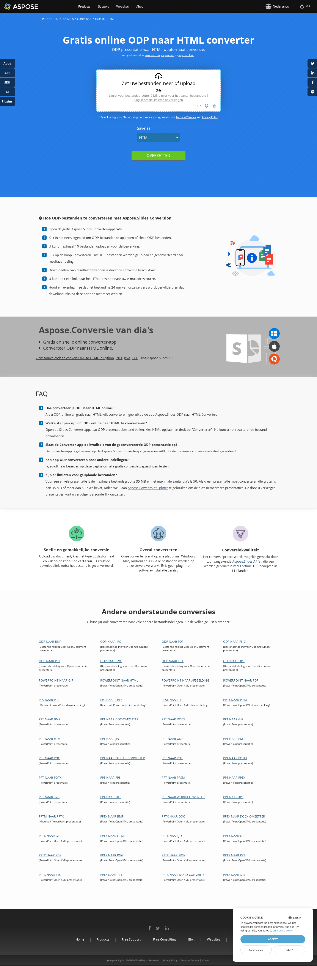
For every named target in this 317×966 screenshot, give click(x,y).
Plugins (7, 101)
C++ (135, 358)
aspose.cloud (186, 55)
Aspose (8, 6)
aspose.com (152, 55)
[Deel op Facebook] (312, 82)
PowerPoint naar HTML (119, 680)
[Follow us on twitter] (158, 926)
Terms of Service (186, 117)
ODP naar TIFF (173, 661)
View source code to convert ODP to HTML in (69, 358)
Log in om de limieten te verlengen (158, 100)
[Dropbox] (206, 106)
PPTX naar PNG (111, 855)
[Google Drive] (214, 106)
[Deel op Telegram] (312, 91)
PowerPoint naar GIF (56, 680)
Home (80, 939)
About (140, 6)
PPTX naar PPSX (173, 855)
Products (84, 6)
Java (127, 358)
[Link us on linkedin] (167, 926)
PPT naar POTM (235, 758)
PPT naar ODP (172, 739)
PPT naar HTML (50, 739)
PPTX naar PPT (234, 855)
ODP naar (76, 348)
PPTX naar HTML (112, 836)
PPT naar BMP (49, 719)
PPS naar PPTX (111, 700)
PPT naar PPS (110, 777)
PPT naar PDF (233, 739)
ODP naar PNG (234, 641)
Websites (122, 6)
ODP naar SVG (111, 661)
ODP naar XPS (234, 661)
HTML (144, 137)
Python (108, 358)
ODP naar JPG (110, 641)
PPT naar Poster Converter (122, 758)
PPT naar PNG (49, 758)
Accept (273, 939)
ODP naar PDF (172, 641)
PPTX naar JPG (172, 836)
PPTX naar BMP (112, 816)
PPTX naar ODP (234, 836)
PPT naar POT (172, 758)
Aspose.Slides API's (246, 561)
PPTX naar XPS (234, 875)
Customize (256, 950)
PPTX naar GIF (49, 836)
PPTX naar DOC (173, 816)
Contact (206, 960)
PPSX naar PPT (173, 700)
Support (103, 6)
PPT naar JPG (110, 739)
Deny (289, 950)
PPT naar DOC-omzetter (119, 719)
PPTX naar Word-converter (184, 875)
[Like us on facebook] (149, 926)
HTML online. (100, 348)
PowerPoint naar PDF (240, 680)
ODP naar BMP (50, 641)
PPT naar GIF (233, 719)
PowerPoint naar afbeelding (185, 680)
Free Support (131, 939)
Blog (191, 939)
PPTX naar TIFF (111, 875)
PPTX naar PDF (50, 855)
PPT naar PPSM (173, 777)
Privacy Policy (210, 117)
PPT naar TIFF (110, 797)
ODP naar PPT (49, 661)
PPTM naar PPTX (51, 816)
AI (7, 92)
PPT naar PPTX (234, 777)
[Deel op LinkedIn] (312, 72)
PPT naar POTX (50, 777)
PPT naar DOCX (173, 719)
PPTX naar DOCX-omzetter (244, 816)
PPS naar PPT (49, 700)
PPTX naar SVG (50, 875)
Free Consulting (164, 939)
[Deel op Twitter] (312, 63)
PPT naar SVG (49, 797)
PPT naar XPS (233, 797)
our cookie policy (282, 930)
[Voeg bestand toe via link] (199, 106)
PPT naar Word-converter (183, 797)
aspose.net (167, 55)
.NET (119, 358)
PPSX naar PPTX (235, 700)
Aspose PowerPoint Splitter (148, 488)
